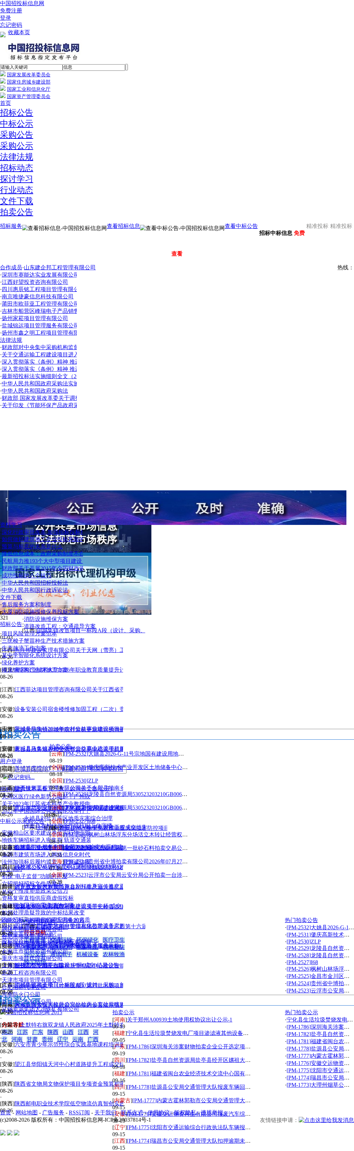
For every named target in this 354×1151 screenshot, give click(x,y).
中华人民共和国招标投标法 (35, 583)
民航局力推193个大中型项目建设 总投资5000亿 (59, 561)
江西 (83, 1032)
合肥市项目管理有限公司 (32, 936)
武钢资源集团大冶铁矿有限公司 (40, 1009)
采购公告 (16, 134)
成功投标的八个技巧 (27, 575)
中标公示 (16, 123)
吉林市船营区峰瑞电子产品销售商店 (46, 311)
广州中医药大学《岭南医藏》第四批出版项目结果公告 (81, 985)
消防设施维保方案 (46, 619)
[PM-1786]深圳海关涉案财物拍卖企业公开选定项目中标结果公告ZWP (211, 1046)
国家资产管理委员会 (28, 96)
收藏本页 (19, 32)
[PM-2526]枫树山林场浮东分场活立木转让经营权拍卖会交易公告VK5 (148, 834)
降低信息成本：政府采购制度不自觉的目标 (54, 554)
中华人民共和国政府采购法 (35, 391)
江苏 (22, 1032)
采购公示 (16, 145)
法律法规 (16, 156)
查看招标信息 (123, 226)
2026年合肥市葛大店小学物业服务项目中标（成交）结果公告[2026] (96, 946)
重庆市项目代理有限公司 (32, 958)
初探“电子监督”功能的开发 (34, 876)
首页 (5, 103)
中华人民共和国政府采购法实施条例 (46, 383)
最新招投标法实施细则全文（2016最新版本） (57, 376)
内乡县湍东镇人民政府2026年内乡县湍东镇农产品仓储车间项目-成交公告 (104, 1005)
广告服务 (53, 1112)
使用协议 (159, 1112)
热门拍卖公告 (301, 920)
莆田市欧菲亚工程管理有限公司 (40, 304)
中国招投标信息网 (22, 3)
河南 (16, 1039)
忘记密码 (11, 25)
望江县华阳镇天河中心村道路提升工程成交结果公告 (78, 1064)
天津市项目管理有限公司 (32, 980)
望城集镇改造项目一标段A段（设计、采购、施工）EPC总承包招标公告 (124, 630)
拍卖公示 (123, 1012)
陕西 (52, 1032)
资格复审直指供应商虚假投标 (38, 898)
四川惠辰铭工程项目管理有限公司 (43, 289)
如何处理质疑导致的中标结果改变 (43, 912)
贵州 (47, 1039)
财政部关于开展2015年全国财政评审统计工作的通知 (65, 568)
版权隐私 (185, 1112)
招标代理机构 (38, 922)
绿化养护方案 (18, 662)
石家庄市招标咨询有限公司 (35, 951)
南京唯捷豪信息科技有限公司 (38, 296)
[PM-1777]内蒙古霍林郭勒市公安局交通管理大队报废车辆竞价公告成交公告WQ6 (230, 1100)
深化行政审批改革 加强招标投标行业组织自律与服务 (66, 532)
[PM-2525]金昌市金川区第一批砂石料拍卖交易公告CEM (132, 848)
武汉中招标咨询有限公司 (32, 929)
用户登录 (11, 761)
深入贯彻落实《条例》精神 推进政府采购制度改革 (63, 362)
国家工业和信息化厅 (28, 89)
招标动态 (16, 167)
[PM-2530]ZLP (81, 781)
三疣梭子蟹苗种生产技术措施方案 (43, 641)
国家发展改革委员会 (28, 74)
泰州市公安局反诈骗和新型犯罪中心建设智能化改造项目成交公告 (95, 966)
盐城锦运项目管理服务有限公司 (40, 325)
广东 (37, 1032)
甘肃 (32, 1039)
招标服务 (11, 226)
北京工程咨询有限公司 (29, 973)
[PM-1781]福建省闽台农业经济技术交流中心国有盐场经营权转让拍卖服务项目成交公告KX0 (238, 1073)
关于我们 (105, 1112)
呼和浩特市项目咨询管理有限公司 (43, 944)
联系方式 (132, 1112)
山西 (68, 1032)
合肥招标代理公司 (24, 987)
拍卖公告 (16, 212)
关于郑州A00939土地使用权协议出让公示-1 (179, 1020)
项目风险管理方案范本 (29, 633)
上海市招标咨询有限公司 (32, 965)
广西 (93, 1039)
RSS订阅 (79, 1112)
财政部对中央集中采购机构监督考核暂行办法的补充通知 (71, 347)
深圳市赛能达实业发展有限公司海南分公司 (54, 275)
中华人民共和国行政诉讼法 (35, 590)
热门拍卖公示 (301, 1012)
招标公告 (16, 112)
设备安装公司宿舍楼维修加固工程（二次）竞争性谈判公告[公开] (94, 709)
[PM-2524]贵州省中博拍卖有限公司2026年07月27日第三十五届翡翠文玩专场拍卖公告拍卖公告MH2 (184, 861)
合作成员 (11, 267)
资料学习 (11, 525)
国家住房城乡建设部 (28, 82)
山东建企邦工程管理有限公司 (60, 267)
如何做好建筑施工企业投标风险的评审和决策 (57, 539)
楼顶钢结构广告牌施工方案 (35, 670)
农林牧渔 (114, 954)
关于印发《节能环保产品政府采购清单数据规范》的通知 (71, 405)
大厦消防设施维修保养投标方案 (40, 612)
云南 (77, 1039)
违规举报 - (213, 1112)
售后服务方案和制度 (27, 604)
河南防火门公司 (21, 994)
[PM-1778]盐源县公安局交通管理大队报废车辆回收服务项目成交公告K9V (216, 1087)
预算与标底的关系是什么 (32, 546)
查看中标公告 (241, 226)
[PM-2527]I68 (79, 821)
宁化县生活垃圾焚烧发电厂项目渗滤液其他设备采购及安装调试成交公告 (215, 1033)
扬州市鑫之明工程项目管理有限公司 (46, 333)
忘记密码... (21, 777)
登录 (5, 18)
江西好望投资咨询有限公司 (35, 282)
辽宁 (62, 1039)
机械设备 (87, 954)
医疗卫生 (114, 940)
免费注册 (11, 10)
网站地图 (27, 1112)
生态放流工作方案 (24, 648)
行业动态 (16, 189)
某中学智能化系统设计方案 (35, 655)
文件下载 (16, 200)
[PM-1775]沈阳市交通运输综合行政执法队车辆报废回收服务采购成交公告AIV (221, 1127)
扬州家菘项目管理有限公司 (35, 318)
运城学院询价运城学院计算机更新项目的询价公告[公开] (83, 729)
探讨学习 (16, 178)
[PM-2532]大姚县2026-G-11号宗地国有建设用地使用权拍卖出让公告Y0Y (151, 754)
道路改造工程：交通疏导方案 (60, 626)
